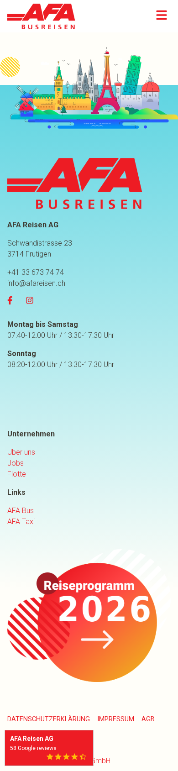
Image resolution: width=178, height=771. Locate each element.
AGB (148, 719)
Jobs (15, 463)
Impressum (115, 719)
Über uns (21, 452)
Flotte (16, 474)
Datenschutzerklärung (48, 719)
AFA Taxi (21, 521)
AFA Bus (20, 510)
